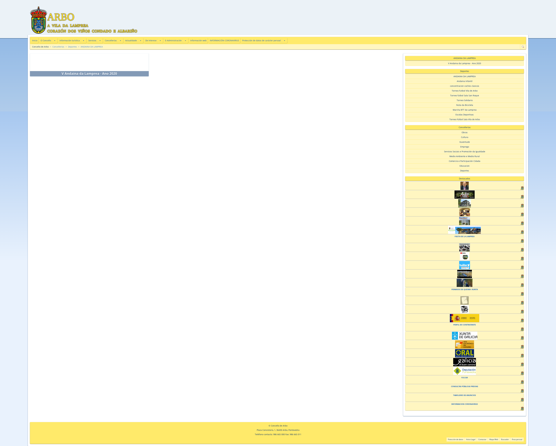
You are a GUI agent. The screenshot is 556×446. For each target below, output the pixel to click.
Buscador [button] (505, 439)
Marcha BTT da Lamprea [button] (465, 109)
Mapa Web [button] (493, 439)
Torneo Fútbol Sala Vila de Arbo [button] (464, 119)
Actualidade (131, 40)
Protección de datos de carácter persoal (261, 40)
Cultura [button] (464, 137)
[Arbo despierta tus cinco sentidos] (464, 274)
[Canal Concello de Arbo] (464, 256)
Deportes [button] (464, 170)
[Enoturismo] (464, 221)
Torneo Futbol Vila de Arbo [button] (465, 90)
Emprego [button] (464, 146)
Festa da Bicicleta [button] (464, 105)
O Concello (46, 40)
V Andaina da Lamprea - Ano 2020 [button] (464, 63)
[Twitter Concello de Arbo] (464, 265)
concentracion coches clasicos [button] (464, 86)
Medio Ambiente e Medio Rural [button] (464, 156)
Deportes (72, 46)
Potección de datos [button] (455, 439)
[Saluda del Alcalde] (464, 186)
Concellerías (111, 40)
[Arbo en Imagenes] (464, 283)
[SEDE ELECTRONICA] (464, 230)
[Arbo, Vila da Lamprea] (464, 195)
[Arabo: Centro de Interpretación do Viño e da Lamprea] (464, 203)
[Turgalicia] (464, 362)
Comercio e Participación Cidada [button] (464, 161)
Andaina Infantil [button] (464, 81)
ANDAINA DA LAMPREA (92, 46)
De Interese (151, 40)
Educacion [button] (465, 165)
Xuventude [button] (464, 142)
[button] (54, 40)
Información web (198, 40)
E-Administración (173, 40)
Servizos (92, 40)
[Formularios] (464, 300)
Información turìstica (70, 40)
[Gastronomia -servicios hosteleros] (464, 212)
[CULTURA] (464, 247)
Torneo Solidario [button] (465, 100)
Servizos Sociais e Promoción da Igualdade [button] (464, 151)
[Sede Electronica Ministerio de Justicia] (464, 318)
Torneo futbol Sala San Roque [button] (464, 95)
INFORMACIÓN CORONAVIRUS (224, 40)
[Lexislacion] (464, 309)
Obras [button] (465, 132)
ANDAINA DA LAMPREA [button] (464, 76)
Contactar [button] (482, 439)
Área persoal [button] (517, 439)
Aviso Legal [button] (470, 439)
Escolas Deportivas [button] (465, 114)
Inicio (34, 40)
